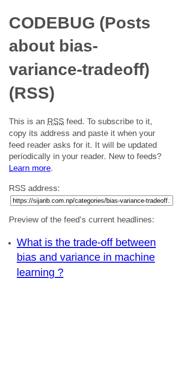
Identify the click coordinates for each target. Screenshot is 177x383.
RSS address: (34, 188)
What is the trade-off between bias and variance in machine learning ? (86, 257)
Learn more (30, 168)
